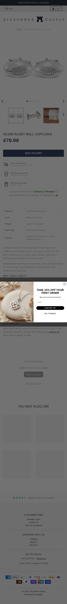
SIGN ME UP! (50, 308)
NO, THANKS (50, 313)
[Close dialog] (64, 284)
